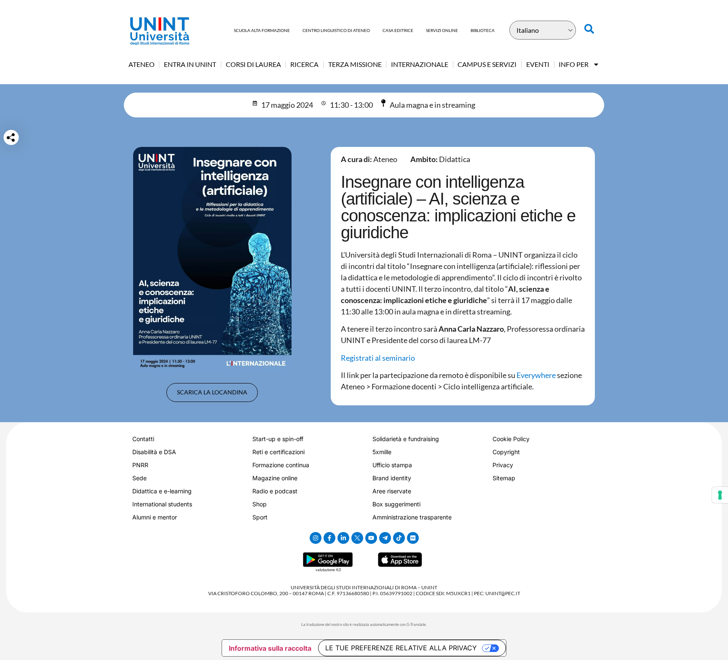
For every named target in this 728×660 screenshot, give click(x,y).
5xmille (381, 451)
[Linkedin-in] (343, 538)
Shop (259, 504)
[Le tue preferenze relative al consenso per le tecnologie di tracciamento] (720, 495)
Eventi (537, 64)
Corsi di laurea (253, 64)
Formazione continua (280, 464)
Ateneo (141, 64)
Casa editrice (398, 30)
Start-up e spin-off (277, 438)
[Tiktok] (399, 538)
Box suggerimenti (396, 504)
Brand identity (391, 478)
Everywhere (536, 375)
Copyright (506, 451)
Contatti (143, 438)
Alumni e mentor (154, 517)
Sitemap (503, 478)
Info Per (574, 64)
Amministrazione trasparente (412, 517)
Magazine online (274, 478)
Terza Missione (355, 64)
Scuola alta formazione (262, 30)
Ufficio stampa (392, 464)
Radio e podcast (274, 491)
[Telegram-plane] (385, 538)
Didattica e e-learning (162, 491)
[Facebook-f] (329, 538)
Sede (139, 478)
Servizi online (442, 30)
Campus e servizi (487, 64)
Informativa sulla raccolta (270, 648)
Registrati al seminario (378, 357)
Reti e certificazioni (278, 451)
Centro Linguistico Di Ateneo (336, 30)
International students (162, 504)
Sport (260, 517)
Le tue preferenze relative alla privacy (401, 648)
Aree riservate (391, 491)
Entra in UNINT (190, 64)
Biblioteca (483, 30)
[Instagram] (315, 538)
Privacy (502, 464)
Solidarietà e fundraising (405, 438)
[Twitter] (357, 538)
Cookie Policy (511, 438)
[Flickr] (413, 538)
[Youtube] (371, 538)
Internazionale (419, 64)
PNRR (140, 464)
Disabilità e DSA (154, 451)
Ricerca (304, 64)
